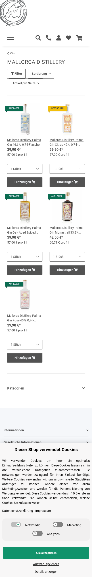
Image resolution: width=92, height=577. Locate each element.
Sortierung (39, 73)
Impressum (43, 510)
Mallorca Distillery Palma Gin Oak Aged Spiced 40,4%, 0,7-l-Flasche (24, 230)
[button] (58, 38)
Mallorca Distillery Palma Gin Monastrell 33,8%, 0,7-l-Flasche (67, 230)
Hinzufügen (23, 182)
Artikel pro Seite (24, 83)
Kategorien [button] (15, 388)
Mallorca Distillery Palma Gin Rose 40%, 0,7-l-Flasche (24, 318)
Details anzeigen (46, 571)
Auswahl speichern (46, 564)
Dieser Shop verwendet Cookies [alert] (46, 449)
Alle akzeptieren (46, 553)
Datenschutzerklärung (17, 510)
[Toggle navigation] (10, 37)
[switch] (16, 524)
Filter (18, 73)
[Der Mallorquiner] (18, 14)
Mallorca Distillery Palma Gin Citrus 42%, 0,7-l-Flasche (67, 142)
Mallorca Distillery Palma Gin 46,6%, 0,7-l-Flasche (24, 142)
